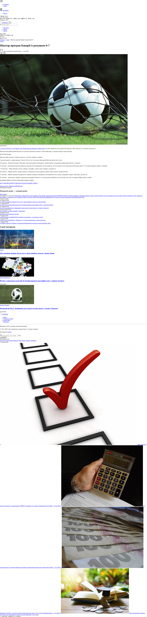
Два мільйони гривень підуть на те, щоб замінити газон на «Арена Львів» (27, 253)
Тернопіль (33, 340)
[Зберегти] (4, 53)
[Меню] (1, 1)
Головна (2, 40)
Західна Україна (4, 305)
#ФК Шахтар (19, 186)
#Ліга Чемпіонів (10, 186)
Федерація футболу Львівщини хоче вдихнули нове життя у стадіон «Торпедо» (29, 308)
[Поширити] (1, 53)
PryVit (9, 332)
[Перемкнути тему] (2, 17)
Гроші (5, 6)
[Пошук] (6, 17)
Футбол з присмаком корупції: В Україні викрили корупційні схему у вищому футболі (32, 281)
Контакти (6, 322)
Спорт (8, 40)
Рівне (11, 340)
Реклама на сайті (8, 318)
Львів (19, 340)
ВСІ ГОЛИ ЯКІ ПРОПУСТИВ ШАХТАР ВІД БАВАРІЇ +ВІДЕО (19, 183)
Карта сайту (6, 320)
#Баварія (2, 186)
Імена (5, 317)
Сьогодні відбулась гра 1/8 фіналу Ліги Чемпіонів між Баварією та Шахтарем (22, 148)
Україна (28, 340)
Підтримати (3, 194)
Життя (5, 13)
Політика (6, 4)
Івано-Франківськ (5, 277)
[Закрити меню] (9, 22)
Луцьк (23, 340)
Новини (15, 340)
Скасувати (3, 337)
